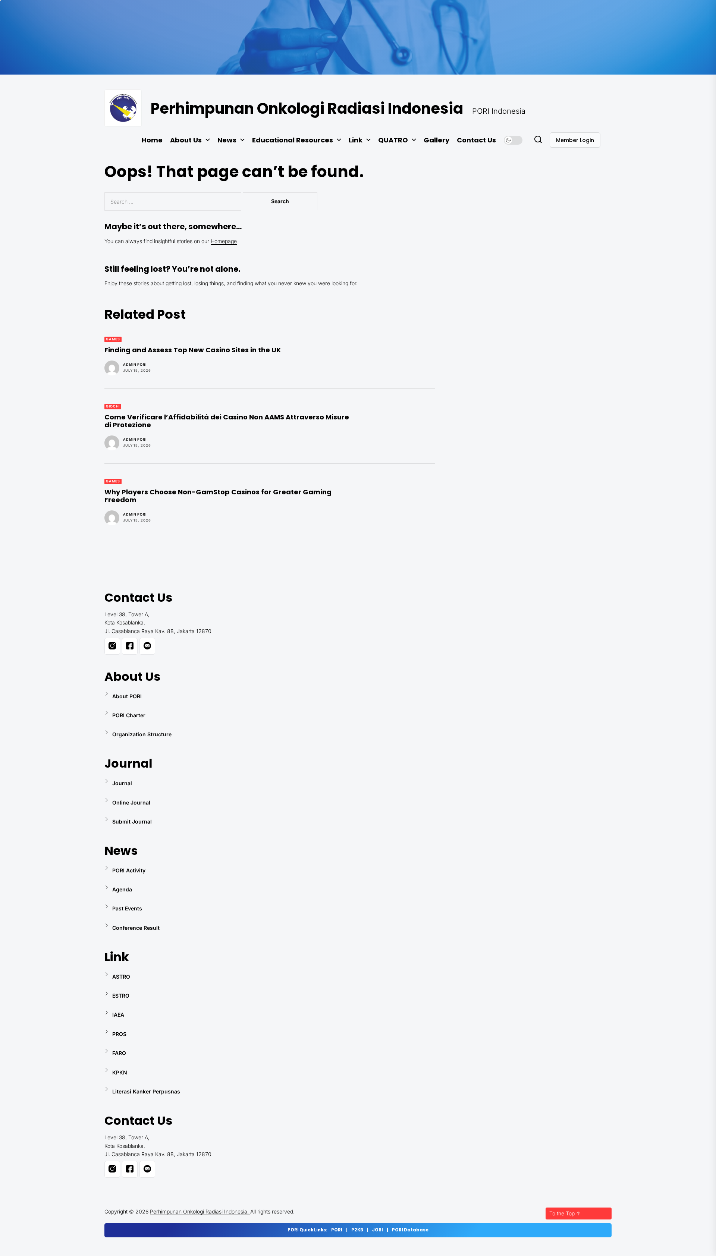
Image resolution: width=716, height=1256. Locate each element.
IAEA (118, 1014)
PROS (119, 1034)
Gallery (436, 140)
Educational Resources (292, 140)
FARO (119, 1053)
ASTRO (121, 976)
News (226, 140)
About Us (186, 140)
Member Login (575, 140)
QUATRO (393, 140)
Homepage (224, 241)
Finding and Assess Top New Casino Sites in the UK (192, 350)
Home (152, 140)
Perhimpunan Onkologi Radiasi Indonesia (307, 108)
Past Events (127, 908)
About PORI (127, 696)
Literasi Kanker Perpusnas (146, 1091)
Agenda (122, 889)
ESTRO (120, 995)
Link (355, 140)
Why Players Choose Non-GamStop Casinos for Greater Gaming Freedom (218, 496)
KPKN (119, 1072)
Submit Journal (132, 821)
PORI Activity (128, 870)
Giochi (113, 406)
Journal (122, 783)
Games (113, 339)
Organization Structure (142, 734)
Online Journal (131, 802)
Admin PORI (135, 364)
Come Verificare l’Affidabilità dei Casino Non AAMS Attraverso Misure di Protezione (226, 421)
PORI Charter (128, 715)
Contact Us (476, 140)
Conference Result (136, 928)
